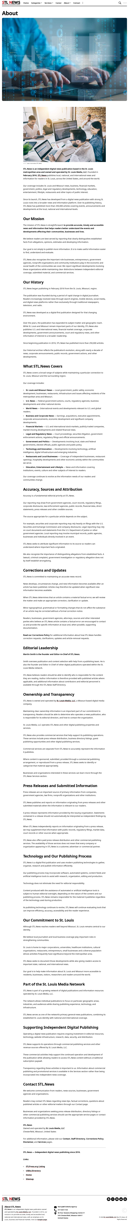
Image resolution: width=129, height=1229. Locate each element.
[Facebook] (108, 1199)
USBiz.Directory (33, 1170)
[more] (82, 3)
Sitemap (30, 1179)
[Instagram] (113, 1199)
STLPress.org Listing (35, 1166)
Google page (42, 1220)
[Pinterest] (117, 1199)
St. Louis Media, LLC (66, 700)
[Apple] (121, 1199)
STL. (39, 175)
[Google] (125, 1199)
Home (29, 1175)
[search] (119, 2)
